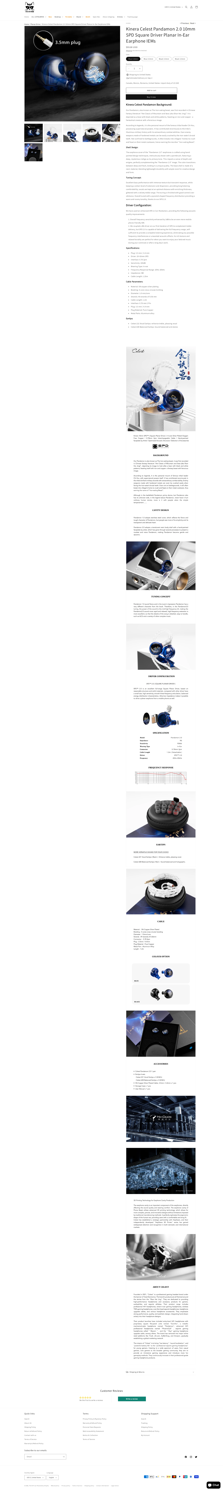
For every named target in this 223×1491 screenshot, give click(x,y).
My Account (145, 1435)
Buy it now (151, 97)
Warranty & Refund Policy (33, 1443)
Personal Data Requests (92, 1427)
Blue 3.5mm (133, 59)
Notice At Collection (90, 1435)
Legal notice (115, 1485)
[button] (38, 16)
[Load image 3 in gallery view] (53, 133)
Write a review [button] (132, 1399)
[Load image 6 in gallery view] (111, 133)
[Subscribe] (63, 1456)
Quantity (129, 64)
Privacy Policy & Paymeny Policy (94, 1419)
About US (27, 1423)
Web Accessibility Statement (93, 1431)
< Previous (184, 23)
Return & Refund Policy (33, 1431)
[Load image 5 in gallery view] (92, 133)
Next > (193, 23)
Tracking (144, 1423)
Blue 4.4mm (148, 59)
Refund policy (55, 1485)
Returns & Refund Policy (150, 1431)
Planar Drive (35, 24)
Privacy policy (66, 1485)
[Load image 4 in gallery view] (72, 133)
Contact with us (30, 1435)
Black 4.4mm (164, 59)
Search (27, 1419)
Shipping (129, 50)
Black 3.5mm (180, 59)
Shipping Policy (30, 1427)
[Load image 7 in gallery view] (33, 152)
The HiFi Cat (32, 1485)
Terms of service (77, 1485)
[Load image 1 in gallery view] (33, 133)
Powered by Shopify (43, 1485)
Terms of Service (30, 1439)
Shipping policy (89, 1485)
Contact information (102, 1485)
